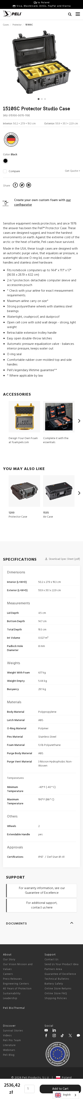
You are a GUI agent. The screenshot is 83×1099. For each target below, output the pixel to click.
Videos (7, 1035)
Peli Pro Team (12, 1040)
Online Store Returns (58, 989)
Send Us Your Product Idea (62, 964)
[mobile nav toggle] (78, 13)
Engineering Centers (16, 984)
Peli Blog (9, 1055)
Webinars (9, 1050)
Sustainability (12, 993)
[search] (70, 15)
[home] (12, 14)
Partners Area (53, 969)
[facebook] (16, 185)
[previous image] (14, 64)
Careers (8, 974)
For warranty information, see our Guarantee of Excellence (42, 891)
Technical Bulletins (57, 979)
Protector (17, 25)
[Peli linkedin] (54, 1031)
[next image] (68, 64)
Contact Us (51, 959)
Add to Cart (60, 1089)
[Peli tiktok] (62, 1036)
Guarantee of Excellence (60, 974)
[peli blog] (78, 1036)
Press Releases (12, 979)
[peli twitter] (70, 1036)
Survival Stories (13, 1031)
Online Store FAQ (56, 993)
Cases (6, 25)
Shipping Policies (56, 998)
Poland (66, 1077)
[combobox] (66, 1095)
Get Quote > (72, 171)
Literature (9, 1045)
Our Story (9, 959)
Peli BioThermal (14, 1008)
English (67, 1095)
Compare (14, 171)
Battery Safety (54, 984)
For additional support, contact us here (41, 905)
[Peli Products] (46, 1036)
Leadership (10, 998)
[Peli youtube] (46, 1031)
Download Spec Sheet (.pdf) (64, 559)
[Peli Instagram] (54, 1036)
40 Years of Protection (17, 989)
